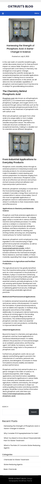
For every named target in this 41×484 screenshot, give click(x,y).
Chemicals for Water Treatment (16, 459)
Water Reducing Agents (13, 464)
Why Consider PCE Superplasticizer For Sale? (21, 433)
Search (5, 407)
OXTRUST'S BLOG (20, 6)
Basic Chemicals (10, 469)
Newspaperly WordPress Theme (20, 481)
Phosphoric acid (8, 98)
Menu (36, 13)
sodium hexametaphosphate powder (13, 247)
